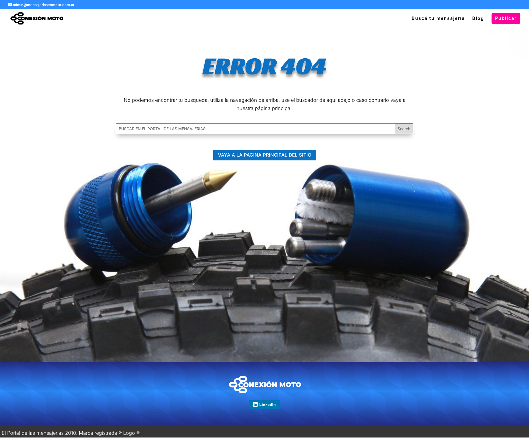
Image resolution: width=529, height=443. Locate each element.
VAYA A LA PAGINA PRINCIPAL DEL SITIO (264, 155)
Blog (478, 18)
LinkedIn (267, 404)
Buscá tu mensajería (438, 18)
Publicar (506, 18)
